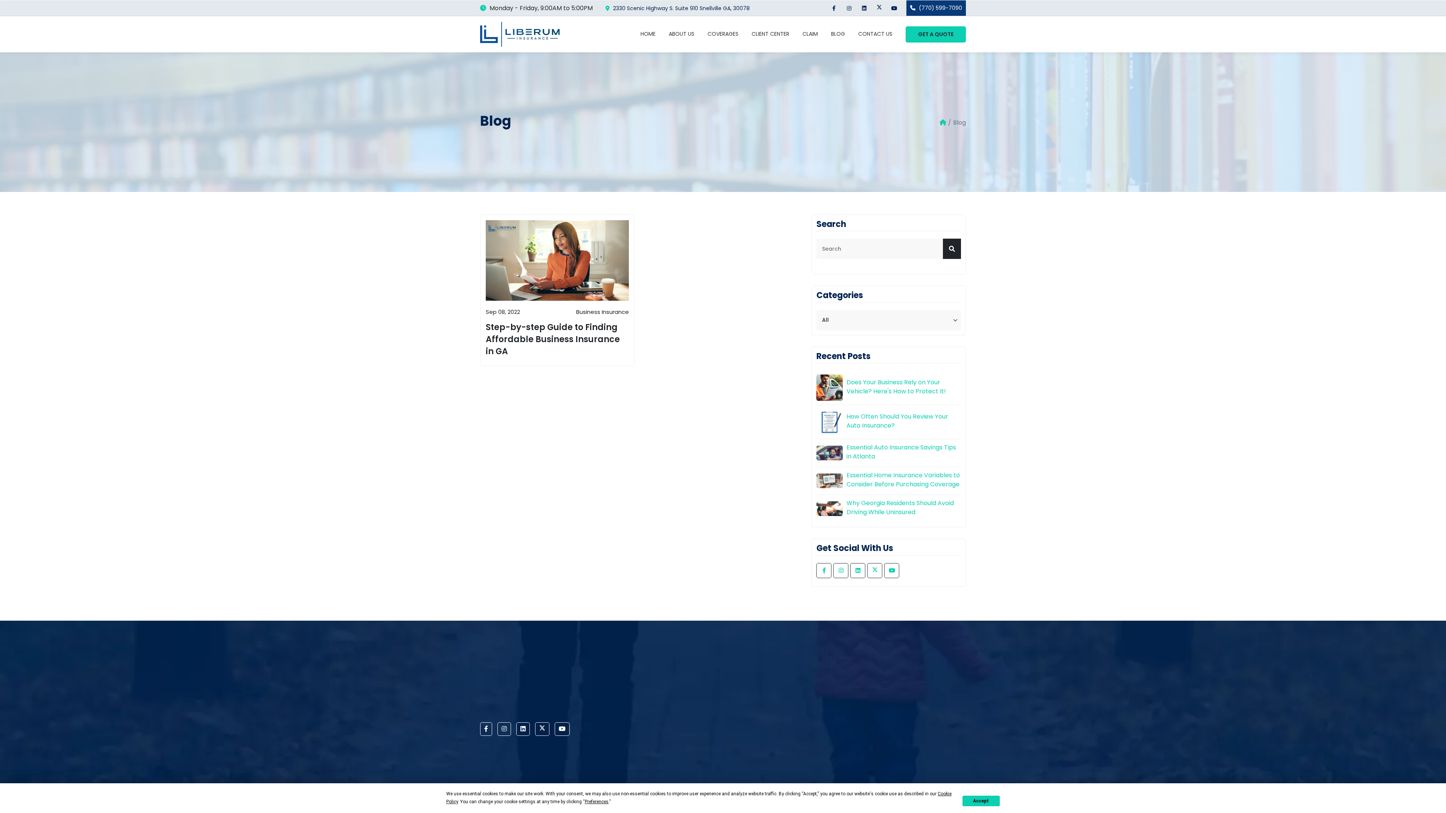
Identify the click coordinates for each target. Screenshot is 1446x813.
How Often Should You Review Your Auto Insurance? (897, 421)
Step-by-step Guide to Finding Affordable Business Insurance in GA (553, 339)
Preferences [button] (597, 801)
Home (648, 34)
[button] (952, 249)
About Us (681, 34)
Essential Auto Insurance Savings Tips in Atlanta (901, 452)
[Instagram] (849, 8)
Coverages (723, 34)
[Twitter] (879, 8)
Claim (810, 34)
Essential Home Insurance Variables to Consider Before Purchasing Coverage (903, 480)
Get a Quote (935, 34)
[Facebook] (833, 8)
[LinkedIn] (864, 8)
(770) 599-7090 (939, 8)
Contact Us (875, 34)
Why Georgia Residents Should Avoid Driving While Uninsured (900, 507)
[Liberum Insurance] (520, 34)
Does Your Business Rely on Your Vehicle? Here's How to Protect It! (896, 387)
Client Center (770, 34)
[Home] (943, 122)
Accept (981, 801)
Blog (838, 34)
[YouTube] (894, 8)
